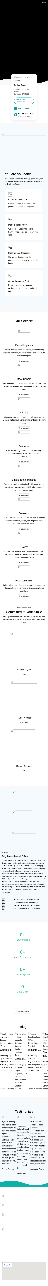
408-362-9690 (23, 108)
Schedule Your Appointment (20, 100)
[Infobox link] (23, 200)
